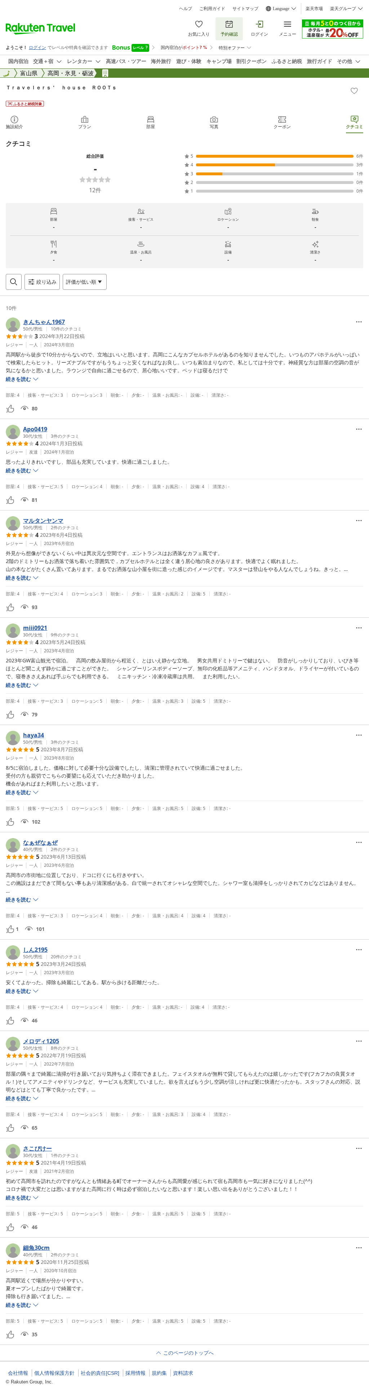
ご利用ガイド (212, 8)
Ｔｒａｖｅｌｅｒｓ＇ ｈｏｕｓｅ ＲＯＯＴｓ (61, 87)
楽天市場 (314, 8)
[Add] (354, 91)
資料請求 (183, 1373)
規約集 (159, 1373)
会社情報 (18, 1373)
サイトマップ (245, 8)
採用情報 (135, 1373)
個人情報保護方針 (54, 1373)
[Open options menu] (359, 322)
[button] (44, 325)
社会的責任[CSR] (100, 1373)
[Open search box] (14, 282)
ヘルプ (185, 8)
